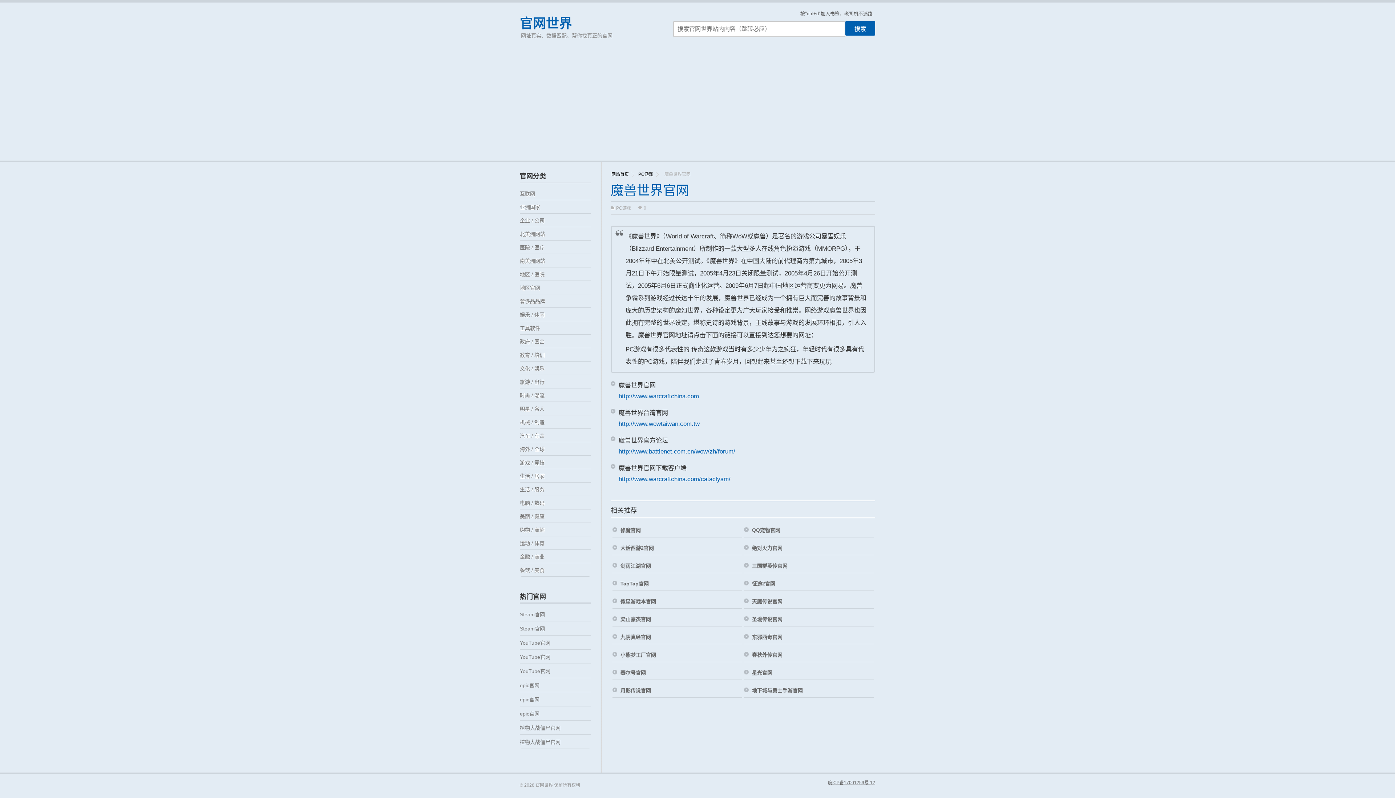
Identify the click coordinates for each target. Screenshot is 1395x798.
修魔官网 (630, 530)
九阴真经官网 (635, 637)
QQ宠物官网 (766, 530)
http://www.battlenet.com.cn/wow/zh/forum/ (677, 451)
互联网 (527, 194)
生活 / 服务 (532, 489)
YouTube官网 (535, 643)
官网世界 (546, 23)
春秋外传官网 (767, 655)
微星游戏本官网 (638, 601)
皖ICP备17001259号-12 (851, 782)
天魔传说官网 (767, 601)
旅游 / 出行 (532, 382)
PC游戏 (645, 174)
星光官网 (762, 673)
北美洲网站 (532, 234)
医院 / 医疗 (532, 247)
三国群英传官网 (770, 566)
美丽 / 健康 (532, 516)
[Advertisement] (697, 106)
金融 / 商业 (532, 557)
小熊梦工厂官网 (638, 655)
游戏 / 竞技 (532, 463)
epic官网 (529, 685)
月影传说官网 (635, 690)
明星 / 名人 (532, 409)
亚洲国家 (530, 207)
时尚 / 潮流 (532, 395)
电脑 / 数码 (532, 503)
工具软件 (530, 328)
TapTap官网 (634, 584)
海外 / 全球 (532, 449)
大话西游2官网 (637, 548)
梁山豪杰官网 (635, 619)
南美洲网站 (532, 261)
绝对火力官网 (767, 548)
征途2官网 (763, 584)
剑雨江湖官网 (635, 566)
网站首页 (620, 174)
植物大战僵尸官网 (540, 728)
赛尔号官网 (633, 673)
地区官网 (530, 288)
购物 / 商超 (532, 530)
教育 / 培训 (532, 355)
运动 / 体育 (532, 543)
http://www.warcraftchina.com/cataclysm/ (675, 479)
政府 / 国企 (532, 341)
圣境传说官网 (767, 619)
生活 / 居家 (532, 476)
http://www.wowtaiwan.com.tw (659, 423)
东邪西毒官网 (767, 637)
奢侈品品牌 (532, 301)
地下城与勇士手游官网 (777, 690)
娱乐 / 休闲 (532, 315)
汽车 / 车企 (532, 436)
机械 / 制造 (532, 422)
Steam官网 (532, 614)
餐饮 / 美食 (532, 570)
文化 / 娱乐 (532, 368)
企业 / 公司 (532, 220)
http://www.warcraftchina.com (659, 396)
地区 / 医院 (532, 274)
